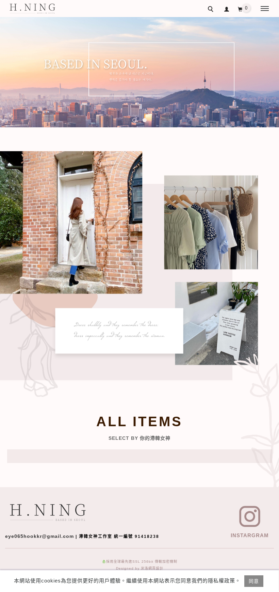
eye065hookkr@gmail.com (39, 536)
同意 (254, 581)
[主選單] (264, 8)
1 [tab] (134, 120)
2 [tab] (145, 120)
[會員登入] (226, 8)
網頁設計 (155, 568)
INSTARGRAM (250, 535)
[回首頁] (32, 8)
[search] (211, 9)
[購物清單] (241, 10)
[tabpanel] (139, 72)
